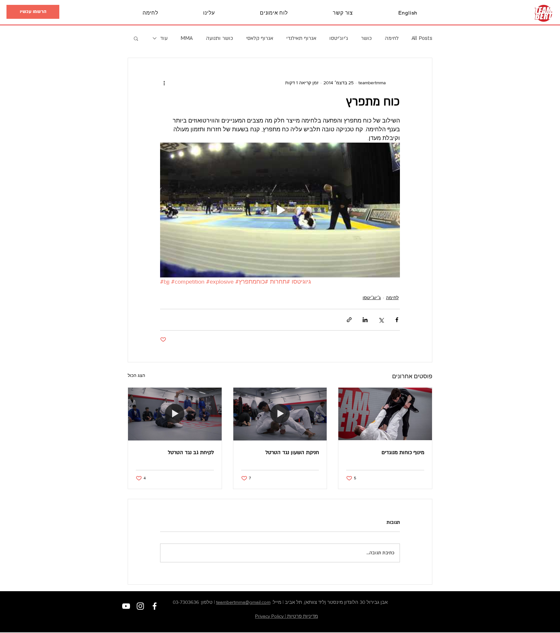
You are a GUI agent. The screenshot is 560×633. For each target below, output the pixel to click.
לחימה (392, 38)
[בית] (544, 13)
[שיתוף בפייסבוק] (397, 320)
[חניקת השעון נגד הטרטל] (280, 414)
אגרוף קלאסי (259, 38)
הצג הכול (136, 375)
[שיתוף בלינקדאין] (365, 320)
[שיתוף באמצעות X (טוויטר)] (381, 320)
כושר (366, 38)
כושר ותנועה (219, 38)
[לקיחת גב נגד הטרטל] (175, 414)
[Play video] (280, 210)
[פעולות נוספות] (164, 83)
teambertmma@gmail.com (243, 602)
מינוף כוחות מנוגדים (402, 452)
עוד (164, 38)
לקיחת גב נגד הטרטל (191, 452)
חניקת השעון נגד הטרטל (292, 452)
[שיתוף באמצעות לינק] (349, 320)
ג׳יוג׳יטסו (338, 38)
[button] (32, 12)
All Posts (422, 38)
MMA (187, 38)
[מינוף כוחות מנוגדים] (385, 414)
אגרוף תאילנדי (301, 38)
